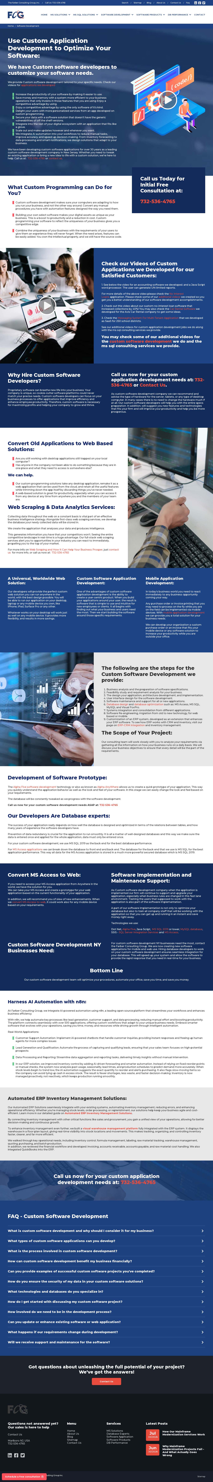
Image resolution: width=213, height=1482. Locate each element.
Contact (199, 14)
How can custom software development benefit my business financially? (70, 1261)
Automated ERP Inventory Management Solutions (98, 1113)
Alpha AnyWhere (108, 786)
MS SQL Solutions (84, 14)
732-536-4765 (58, 3)
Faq (188, 3)
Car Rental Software (182, 308)
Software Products (149, 14)
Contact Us (175, 3)
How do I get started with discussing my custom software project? (65, 1302)
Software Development (115, 14)
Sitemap (137, 3)
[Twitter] (203, 3)
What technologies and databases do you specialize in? (55, 1291)
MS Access (171, 932)
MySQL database (191, 929)
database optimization (148, 704)
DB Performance (178, 14)
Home (44, 14)
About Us (161, 3)
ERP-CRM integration (131, 725)
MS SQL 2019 (160, 929)
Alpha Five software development (34, 786)
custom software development (140, 341)
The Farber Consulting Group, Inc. (24, 3)
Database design (117, 704)
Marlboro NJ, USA (19, 1440)
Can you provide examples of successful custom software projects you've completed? (81, 1271)
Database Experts (117, 1433)
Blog (149, 3)
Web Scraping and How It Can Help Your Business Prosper (66, 549)
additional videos (169, 296)
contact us (55, 158)
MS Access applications (28, 849)
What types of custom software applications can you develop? (61, 1241)
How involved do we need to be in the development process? (59, 1312)
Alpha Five (129, 929)
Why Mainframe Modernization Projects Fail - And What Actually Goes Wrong (183, 1451)
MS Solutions (59, 14)
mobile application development (184, 612)
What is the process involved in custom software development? (62, 1251)
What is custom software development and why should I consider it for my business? (81, 1231)
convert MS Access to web (29, 902)
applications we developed (38, 85)
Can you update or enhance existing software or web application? (64, 1322)
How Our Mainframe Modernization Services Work (183, 1433)
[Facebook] (199, 3)
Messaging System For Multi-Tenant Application (148, 317)
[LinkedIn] (195, 3)
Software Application (119, 1436)
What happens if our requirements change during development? (63, 1332)
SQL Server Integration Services (138, 932)
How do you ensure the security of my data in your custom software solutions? (75, 1281)
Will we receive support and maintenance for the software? (59, 1342)
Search (125, 3)
